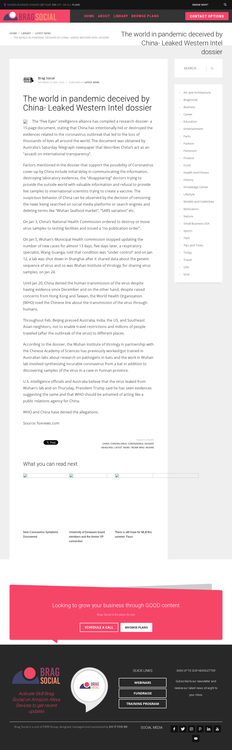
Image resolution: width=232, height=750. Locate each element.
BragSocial (190, 100)
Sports (188, 231)
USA (186, 267)
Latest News (92, 82)
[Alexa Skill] (89, 690)
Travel (188, 260)
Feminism (190, 151)
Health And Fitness (196, 172)
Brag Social (46, 78)
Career (188, 114)
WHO (142, 447)
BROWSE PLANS (136, 627)
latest (118, 447)
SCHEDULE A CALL (99, 627)
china (105, 443)
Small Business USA (196, 223)
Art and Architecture (197, 92)
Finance (189, 158)
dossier (149, 443)
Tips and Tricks (193, 245)
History (188, 180)
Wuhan (150, 447)
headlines (107, 447)
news (126, 447)
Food (187, 165)
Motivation (191, 209)
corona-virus (118, 443)
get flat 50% (48, 4)
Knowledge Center (196, 187)
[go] (212, 68)
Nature (188, 216)
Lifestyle (189, 194)
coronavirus (135, 443)
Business (189, 107)
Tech (187, 238)
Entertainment (193, 129)
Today (188, 252)
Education (190, 121)
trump (134, 447)
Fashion (189, 143)
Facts (187, 136)
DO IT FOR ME (118, 727)
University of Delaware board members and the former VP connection (87, 537)
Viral (186, 274)
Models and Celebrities (199, 201)
